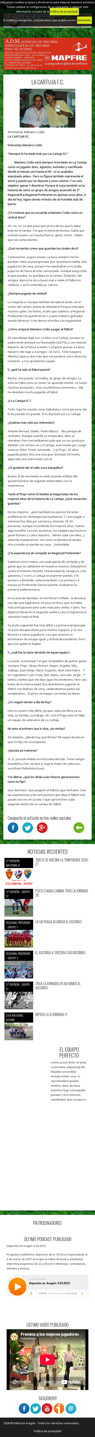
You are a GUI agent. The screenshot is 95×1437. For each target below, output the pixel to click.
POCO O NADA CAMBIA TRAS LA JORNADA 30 (61, 893)
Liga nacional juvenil (14, 1017)
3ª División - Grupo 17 (18, 893)
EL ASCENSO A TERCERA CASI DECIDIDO (60, 953)
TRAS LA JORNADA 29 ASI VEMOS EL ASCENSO (58, 986)
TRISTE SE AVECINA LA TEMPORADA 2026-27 (62, 862)
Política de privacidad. (64, 11)
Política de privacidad (47, 1431)
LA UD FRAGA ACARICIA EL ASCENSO (58, 922)
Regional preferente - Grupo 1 (18, 924)
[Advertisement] (47, 1158)
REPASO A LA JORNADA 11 (51, 1014)
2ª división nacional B (13, 862)
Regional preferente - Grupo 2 (18, 955)
